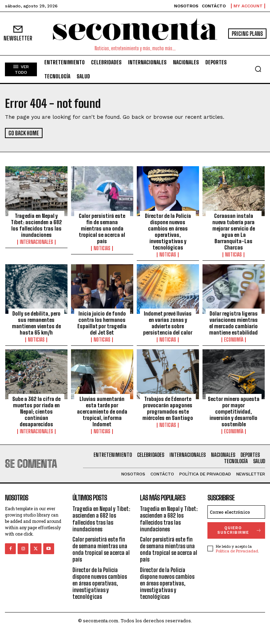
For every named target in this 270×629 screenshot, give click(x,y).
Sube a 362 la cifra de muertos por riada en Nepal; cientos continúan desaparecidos (36, 411)
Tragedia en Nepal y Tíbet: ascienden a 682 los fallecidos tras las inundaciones (36, 225)
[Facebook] (10, 548)
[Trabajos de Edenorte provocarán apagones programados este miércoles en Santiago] (168, 374)
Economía (233, 339)
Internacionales (36, 242)
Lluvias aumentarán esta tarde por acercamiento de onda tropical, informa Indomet (102, 411)
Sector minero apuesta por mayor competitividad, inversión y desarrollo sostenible (233, 411)
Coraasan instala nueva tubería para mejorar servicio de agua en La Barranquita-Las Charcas (233, 232)
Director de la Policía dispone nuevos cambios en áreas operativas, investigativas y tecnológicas (168, 232)
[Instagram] (23, 548)
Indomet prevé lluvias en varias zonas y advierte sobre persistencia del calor (167, 323)
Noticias (102, 248)
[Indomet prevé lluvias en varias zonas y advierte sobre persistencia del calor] (168, 289)
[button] (258, 69)
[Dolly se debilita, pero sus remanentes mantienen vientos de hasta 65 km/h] (36, 289)
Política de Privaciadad (237, 550)
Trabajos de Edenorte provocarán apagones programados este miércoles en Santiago (167, 408)
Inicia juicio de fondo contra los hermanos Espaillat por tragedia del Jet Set (102, 323)
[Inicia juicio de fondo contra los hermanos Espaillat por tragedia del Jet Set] (102, 289)
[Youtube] (48, 548)
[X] (35, 548)
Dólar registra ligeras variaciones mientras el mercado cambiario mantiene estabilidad (233, 323)
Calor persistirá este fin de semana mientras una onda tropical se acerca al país (102, 228)
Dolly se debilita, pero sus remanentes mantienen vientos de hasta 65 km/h (36, 323)
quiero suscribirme (233, 530)
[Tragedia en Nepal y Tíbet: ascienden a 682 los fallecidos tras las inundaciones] (36, 191)
